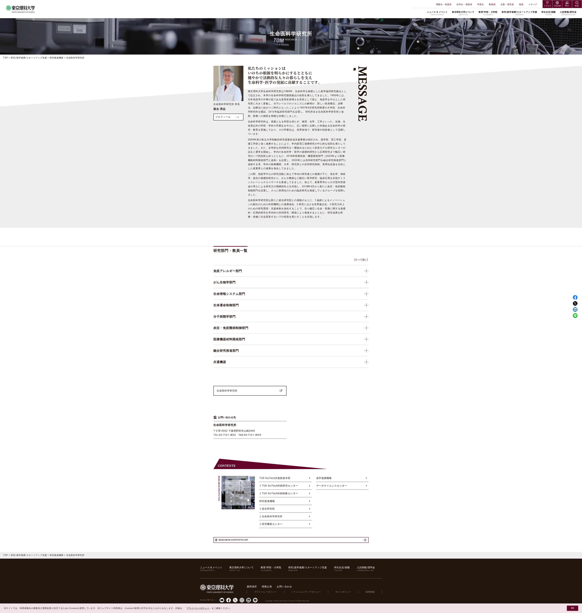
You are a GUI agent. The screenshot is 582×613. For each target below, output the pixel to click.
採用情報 (370, 592)
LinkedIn (248, 600)
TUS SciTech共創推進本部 (274, 478)
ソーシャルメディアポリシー (306, 592)
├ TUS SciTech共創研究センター (278, 485)
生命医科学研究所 (227, 390)
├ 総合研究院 (267, 508)
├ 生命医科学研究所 (271, 516)
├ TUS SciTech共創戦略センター (278, 493)
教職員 (492, 4)
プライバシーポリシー (265, 592)
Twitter (575, 303)
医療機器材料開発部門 (229, 339)
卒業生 (480, 4)
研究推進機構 (56, 58)
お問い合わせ (284, 586)
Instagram (242, 600)
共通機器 (219, 362)
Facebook (575, 297)
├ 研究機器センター (271, 524)
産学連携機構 (324, 478)
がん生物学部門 (224, 282)
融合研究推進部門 (226, 350)
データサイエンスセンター (331, 485)
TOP (5, 58)
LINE (575, 315)
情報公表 (267, 586)
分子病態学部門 (224, 316)
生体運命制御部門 (226, 305)
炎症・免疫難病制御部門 (230, 328)
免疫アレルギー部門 (227, 271)
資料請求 (252, 586)
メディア (532, 4)
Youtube (222, 600)
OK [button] (572, 608)
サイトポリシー (343, 592)
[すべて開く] (361, 259)
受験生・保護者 (444, 4)
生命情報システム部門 (229, 294)
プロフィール (223, 116)
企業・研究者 (507, 4)
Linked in (575, 309)
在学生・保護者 (464, 4)
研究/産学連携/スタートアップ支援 (29, 58)
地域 (521, 4)
